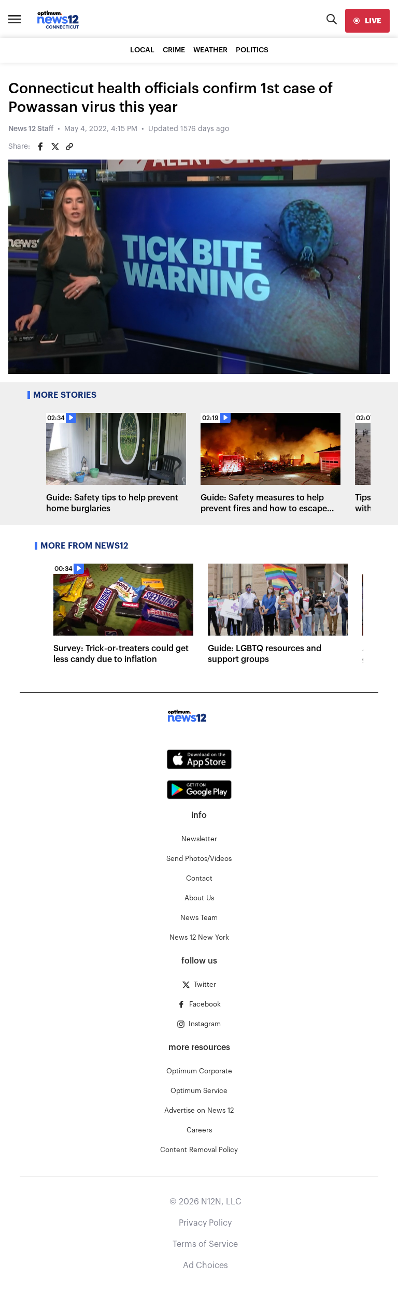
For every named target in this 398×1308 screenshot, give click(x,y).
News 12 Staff (30, 129)
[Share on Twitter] (55, 146)
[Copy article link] (69, 146)
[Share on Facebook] (40, 146)
